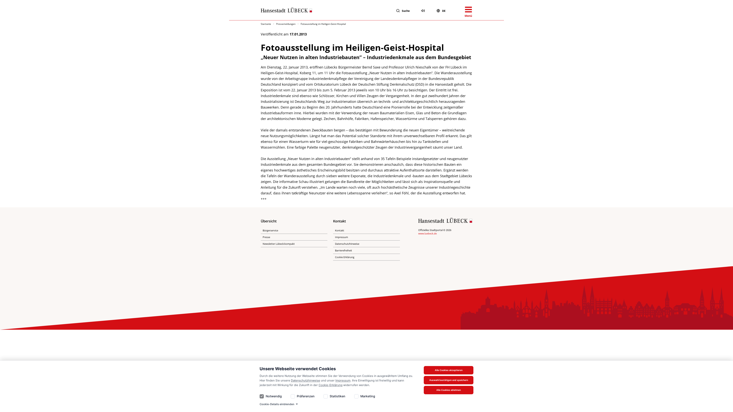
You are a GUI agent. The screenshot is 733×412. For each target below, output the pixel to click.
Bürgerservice (270, 230)
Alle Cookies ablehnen (448, 390)
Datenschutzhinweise (305, 380)
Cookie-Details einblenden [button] (277, 404)
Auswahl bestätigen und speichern (448, 380)
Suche (406, 11)
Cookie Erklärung (344, 257)
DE (444, 11)
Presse (266, 237)
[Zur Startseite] (286, 11)
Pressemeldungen (285, 24)
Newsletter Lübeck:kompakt (279, 243)
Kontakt (339, 230)
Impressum (342, 380)
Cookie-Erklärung (330, 385)
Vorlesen (423, 11)
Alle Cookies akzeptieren (449, 370)
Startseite (266, 24)
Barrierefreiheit (343, 250)
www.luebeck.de (427, 233)
